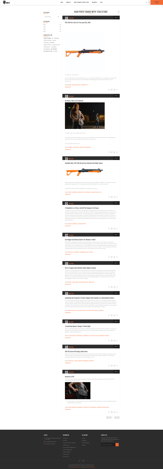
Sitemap (84, 445)
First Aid (65, 440)
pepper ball (101, 335)
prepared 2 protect (95, 192)
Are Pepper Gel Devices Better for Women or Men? (80, 240)
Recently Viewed (85, 442)
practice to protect (95, 335)
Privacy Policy (66, 454)
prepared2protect (47, 46)
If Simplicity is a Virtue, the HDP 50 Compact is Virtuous (82, 208)
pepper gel (86, 282)
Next (118, 417)
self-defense (55, 51)
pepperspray (86, 360)
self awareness (88, 147)
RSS (118, 12)
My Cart (156, 2)
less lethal (69, 84)
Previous (107, 417)
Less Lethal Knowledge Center (69, 447)
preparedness (53, 46)
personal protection (76, 84)
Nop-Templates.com (90, 466)
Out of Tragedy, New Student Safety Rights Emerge (80, 268)
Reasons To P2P (69, 377)
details (116, 17)
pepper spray (91, 282)
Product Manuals (66, 451)
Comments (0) (68, 87)
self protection (76, 147)
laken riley (69, 282)
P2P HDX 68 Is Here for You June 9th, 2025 (77, 23)
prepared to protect (71, 310)
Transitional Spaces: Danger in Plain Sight (77, 326)
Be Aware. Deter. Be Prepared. (74, 101)
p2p (100, 192)
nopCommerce (77, 466)
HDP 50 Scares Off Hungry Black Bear (76, 352)
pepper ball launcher (47, 40)
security (76, 360)
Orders (83, 438)
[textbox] (50, 16)
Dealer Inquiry (66, 445)
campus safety (75, 282)
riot (87, 84)
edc (89, 335)
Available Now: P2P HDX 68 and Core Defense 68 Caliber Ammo (84, 163)
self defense (83, 84)
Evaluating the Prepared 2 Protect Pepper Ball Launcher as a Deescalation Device (89, 298)
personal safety (106, 407)
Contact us (65, 438)
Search (58, 16)
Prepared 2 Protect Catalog (69, 442)
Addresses (84, 440)
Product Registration (67, 449)
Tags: (66, 84)
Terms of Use (66, 456)
